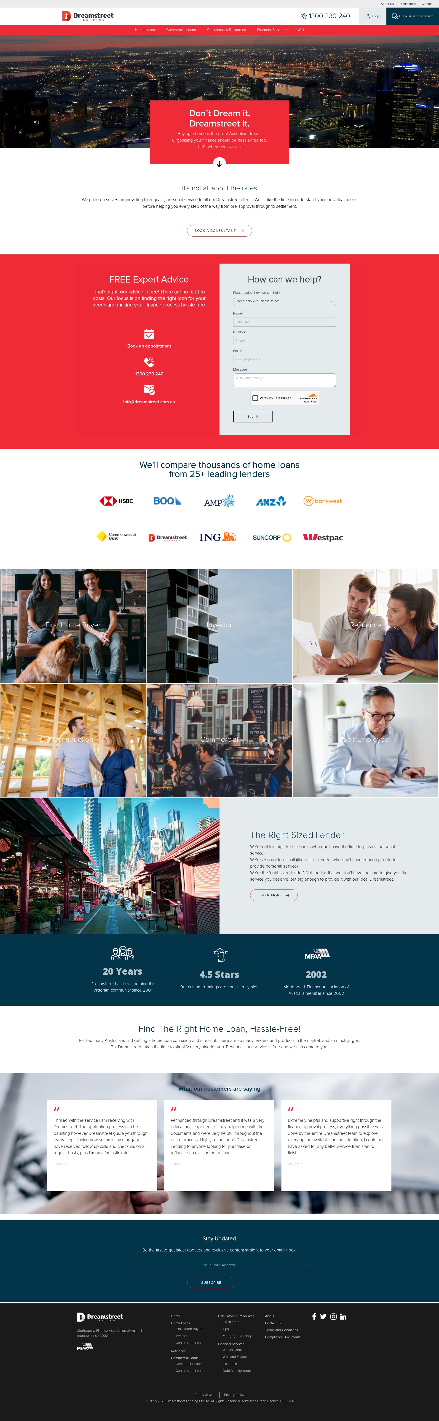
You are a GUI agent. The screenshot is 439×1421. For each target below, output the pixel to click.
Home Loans (145, 30)
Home (175, 1316)
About (269, 1316)
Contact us (273, 1323)
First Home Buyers (189, 1329)
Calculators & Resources (226, 30)
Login (376, 16)
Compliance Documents (282, 1337)
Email (237, 351)
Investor (181, 1336)
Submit (252, 416)
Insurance (230, 1364)
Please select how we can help (256, 292)
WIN (300, 30)
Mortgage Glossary (237, 1336)
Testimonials (408, 3)
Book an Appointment (416, 16)
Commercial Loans (181, 30)
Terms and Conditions (281, 1330)
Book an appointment (149, 346)
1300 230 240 (149, 374)
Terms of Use (205, 1395)
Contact (427, 3)
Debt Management (237, 1370)
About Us (387, 3)
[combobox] (284, 301)
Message (240, 369)
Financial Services (271, 30)
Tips (226, 1329)
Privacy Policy (234, 1395)
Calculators (231, 1322)
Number (239, 332)
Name (238, 313)
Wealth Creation (234, 1350)
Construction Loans (190, 1343)
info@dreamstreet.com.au (149, 402)
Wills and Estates (235, 1357)
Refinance (178, 1351)
